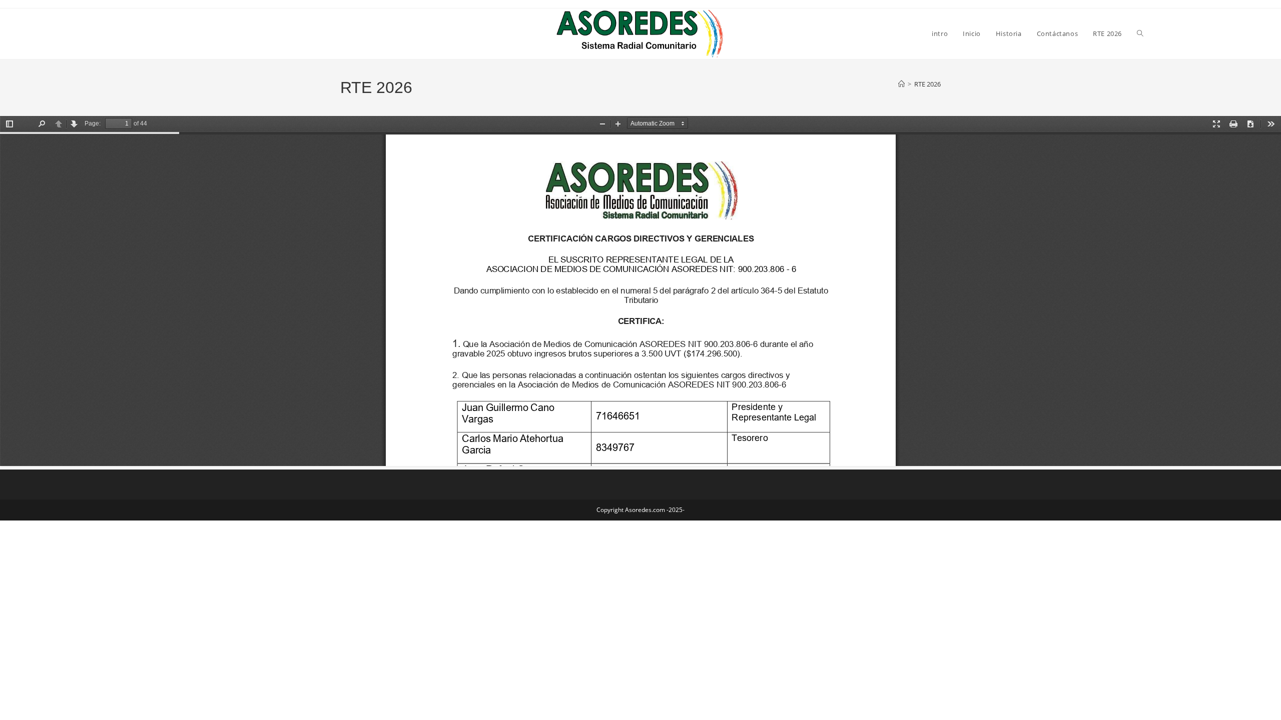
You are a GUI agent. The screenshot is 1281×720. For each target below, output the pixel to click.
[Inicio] (901, 84)
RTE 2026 (927, 84)
